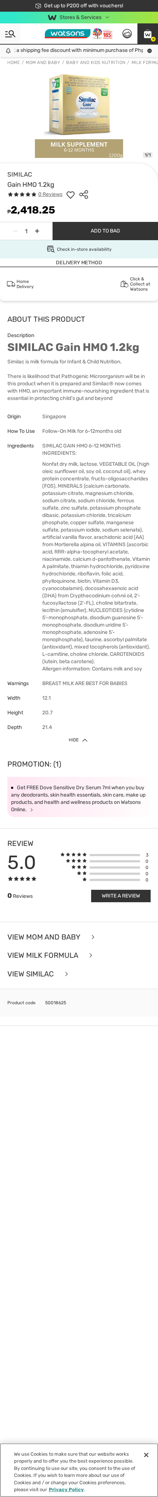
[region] (79, 1470)
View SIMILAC (31, 974)
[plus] (37, 231)
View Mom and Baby (44, 937)
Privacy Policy (66, 1489)
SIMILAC (19, 174)
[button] (147, 33)
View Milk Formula (43, 955)
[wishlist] (70, 194)
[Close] (146, 1455)
